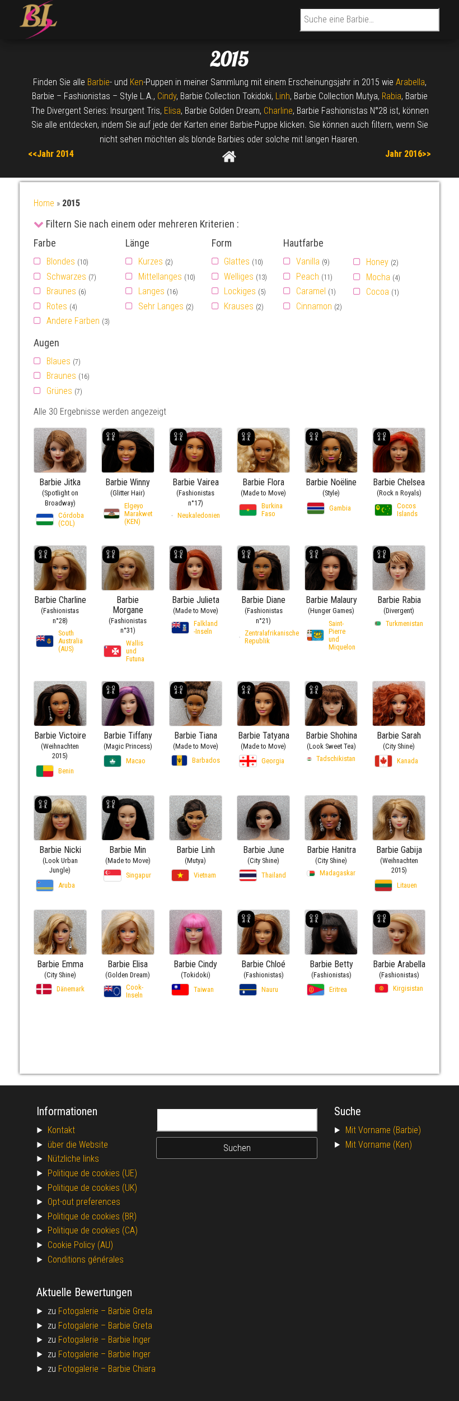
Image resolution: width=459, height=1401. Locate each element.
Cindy (166, 96)
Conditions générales (86, 1259)
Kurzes (150, 261)
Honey (377, 262)
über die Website (78, 1144)
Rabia (391, 96)
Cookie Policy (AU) (80, 1245)
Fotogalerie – (83, 1311)
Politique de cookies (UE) (92, 1173)
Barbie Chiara (132, 1368)
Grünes (59, 391)
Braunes (61, 291)
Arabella (410, 82)
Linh (282, 96)
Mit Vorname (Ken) (378, 1144)
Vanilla (308, 261)
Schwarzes (66, 276)
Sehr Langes (161, 306)
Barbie (98, 82)
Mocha (378, 277)
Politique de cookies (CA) (93, 1230)
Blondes (60, 261)
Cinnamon (314, 306)
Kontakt (61, 1130)
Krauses (239, 306)
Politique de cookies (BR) (92, 1216)
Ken (136, 82)
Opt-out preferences (84, 1201)
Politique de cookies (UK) (92, 1187)
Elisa (172, 110)
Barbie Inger (129, 1339)
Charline (278, 110)
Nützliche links (73, 1158)
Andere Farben (73, 321)
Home (44, 203)
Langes (151, 291)
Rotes (56, 306)
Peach (307, 276)
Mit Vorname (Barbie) (383, 1130)
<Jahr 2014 (53, 154)
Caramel (311, 291)
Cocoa (377, 291)
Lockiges (240, 291)
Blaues (58, 361)
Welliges (239, 276)
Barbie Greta (130, 1311)
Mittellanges (160, 276)
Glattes (237, 261)
